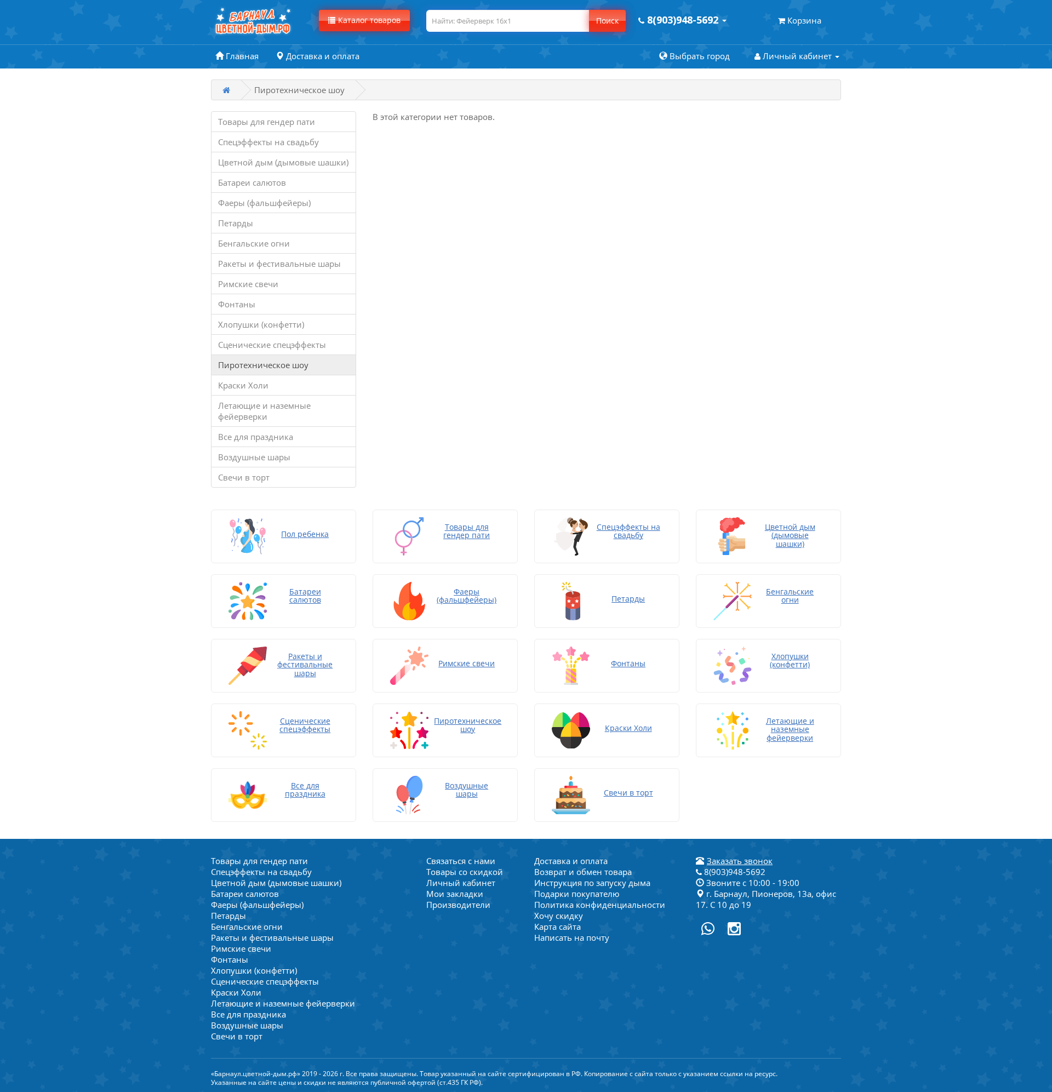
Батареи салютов (252, 182)
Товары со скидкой (464, 871)
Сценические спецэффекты (272, 344)
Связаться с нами (460, 860)
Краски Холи (243, 385)
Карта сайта (557, 926)
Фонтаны (236, 304)
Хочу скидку (558, 915)
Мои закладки (454, 893)
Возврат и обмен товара (583, 871)
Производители (458, 904)
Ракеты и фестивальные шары (279, 263)
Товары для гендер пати (266, 121)
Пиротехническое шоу (263, 364)
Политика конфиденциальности (599, 904)
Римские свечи (248, 283)
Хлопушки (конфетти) (261, 324)
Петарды (235, 223)
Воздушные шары (254, 456)
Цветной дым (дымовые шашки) (283, 162)
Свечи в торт (244, 477)
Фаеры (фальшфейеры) (264, 202)
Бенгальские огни (254, 243)
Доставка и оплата (571, 860)
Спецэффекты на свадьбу (268, 141)
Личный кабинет (460, 882)
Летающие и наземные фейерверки (264, 411)
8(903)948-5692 (733, 871)
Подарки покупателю (576, 893)
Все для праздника (255, 436)
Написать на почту (571, 937)
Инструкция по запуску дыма (592, 882)
